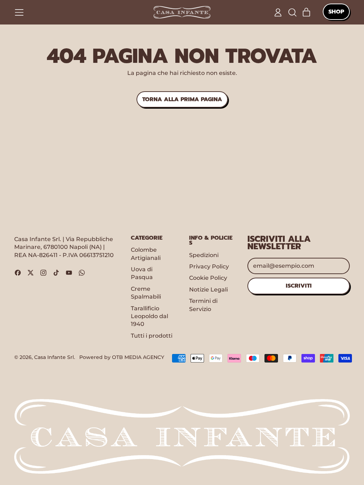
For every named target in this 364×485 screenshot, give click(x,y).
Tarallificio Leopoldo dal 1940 (149, 316)
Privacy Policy (209, 266)
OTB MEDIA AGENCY (138, 357)
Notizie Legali (208, 289)
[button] (292, 12)
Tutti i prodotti (151, 335)
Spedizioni (204, 255)
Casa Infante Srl (54, 357)
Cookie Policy (208, 277)
